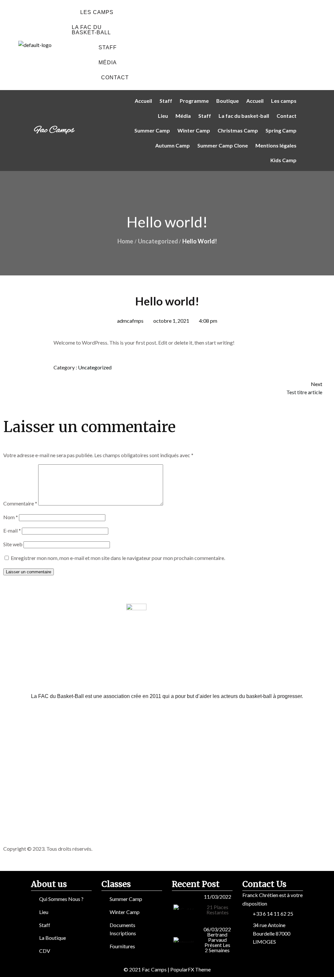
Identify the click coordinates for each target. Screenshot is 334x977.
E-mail (12, 530)
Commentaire (20, 503)
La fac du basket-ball (91, 29)
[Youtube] (250, 44)
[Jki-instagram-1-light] (217, 44)
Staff (108, 47)
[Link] (283, 44)
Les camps (97, 12)
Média (108, 62)
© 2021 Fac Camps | (147, 969)
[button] (98, 12)
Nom (10, 517)
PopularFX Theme (190, 969)
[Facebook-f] (185, 44)
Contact (115, 77)
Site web (13, 544)
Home (125, 241)
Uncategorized (158, 241)
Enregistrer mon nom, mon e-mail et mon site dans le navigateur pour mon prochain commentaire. (118, 558)
